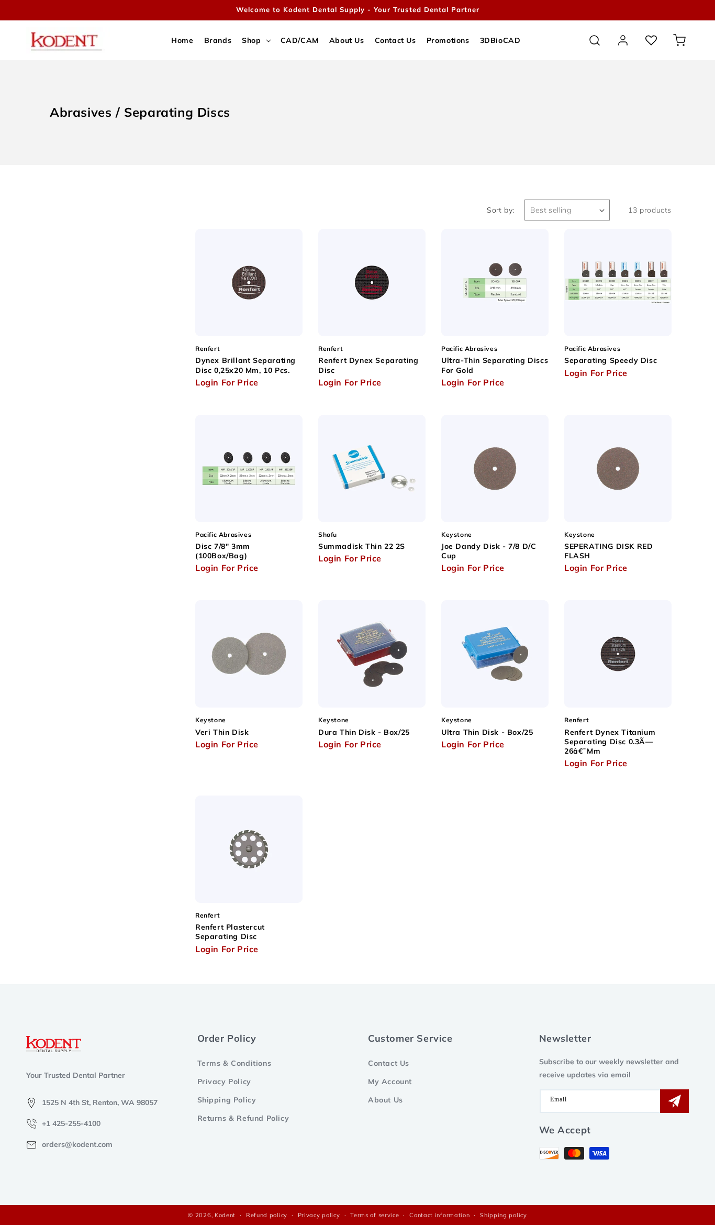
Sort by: (500, 210)
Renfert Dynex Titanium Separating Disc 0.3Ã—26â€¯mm (609, 741)
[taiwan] (688, 10)
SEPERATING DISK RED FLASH (608, 551)
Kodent (225, 1215)
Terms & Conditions (234, 1063)
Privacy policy (319, 1215)
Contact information (439, 1215)
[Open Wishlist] (651, 40)
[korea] (673, 10)
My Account (390, 1081)
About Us (385, 1100)
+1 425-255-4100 (71, 1123)
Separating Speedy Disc (610, 360)
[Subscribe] (674, 1101)
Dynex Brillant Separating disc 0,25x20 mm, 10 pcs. (245, 365)
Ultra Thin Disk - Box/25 (487, 732)
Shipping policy (503, 1215)
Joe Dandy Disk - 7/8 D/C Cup (488, 551)
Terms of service (374, 1215)
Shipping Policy (226, 1100)
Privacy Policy (224, 1081)
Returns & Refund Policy (243, 1118)
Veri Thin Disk (222, 732)
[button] (256, 40)
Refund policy (266, 1215)
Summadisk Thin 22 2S (361, 546)
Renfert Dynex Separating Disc (368, 365)
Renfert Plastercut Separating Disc (230, 931)
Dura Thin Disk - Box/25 (364, 732)
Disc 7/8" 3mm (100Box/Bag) (222, 551)
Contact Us (388, 1063)
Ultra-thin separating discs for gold (494, 365)
